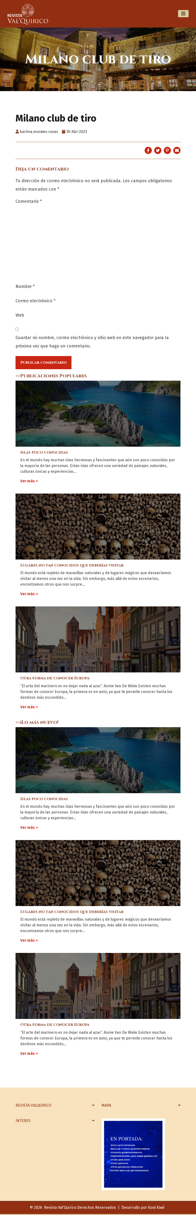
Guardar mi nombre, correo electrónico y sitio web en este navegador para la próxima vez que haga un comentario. (92, 342)
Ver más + (29, 481)
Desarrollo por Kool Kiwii (142, 1207)
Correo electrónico (35, 300)
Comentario (29, 201)
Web (20, 315)
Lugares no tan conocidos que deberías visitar (72, 565)
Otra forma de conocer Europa (54, 678)
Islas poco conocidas (44, 452)
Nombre (25, 286)
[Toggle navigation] (183, 13)
